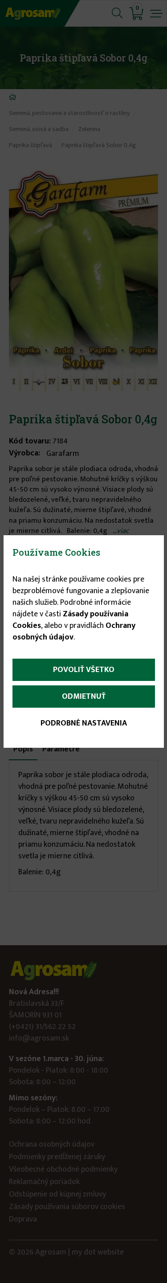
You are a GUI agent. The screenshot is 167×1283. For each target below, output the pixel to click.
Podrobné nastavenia (84, 723)
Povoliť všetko (83, 669)
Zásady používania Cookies (70, 619)
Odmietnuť (84, 696)
